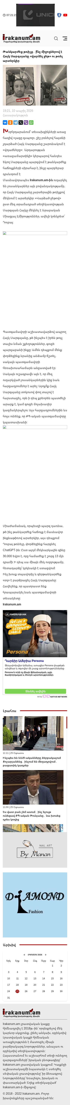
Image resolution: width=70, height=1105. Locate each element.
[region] (35, 774)
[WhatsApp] (31, 122)
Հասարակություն (15, 115)
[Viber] (26, 122)
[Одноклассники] (10, 122)
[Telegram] (15, 122)
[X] (20, 122)
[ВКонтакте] (5, 122)
